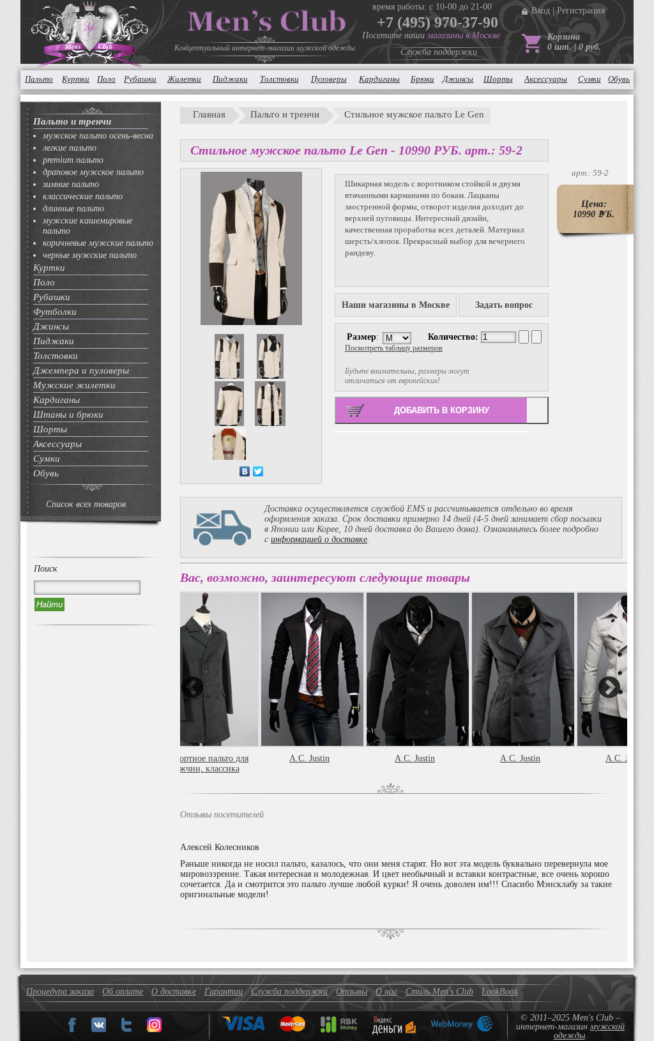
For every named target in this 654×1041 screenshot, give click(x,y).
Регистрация (581, 10)
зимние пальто (71, 184)
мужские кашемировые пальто (87, 226)
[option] (312, 690)
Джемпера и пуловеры (81, 370)
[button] (192, 687)
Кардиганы (379, 79)
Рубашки (140, 79)
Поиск (45, 569)
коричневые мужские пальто (98, 243)
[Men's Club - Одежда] (98, 1029)
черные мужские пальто (90, 255)
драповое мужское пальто (93, 172)
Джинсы (458, 79)
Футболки (55, 312)
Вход (540, 10)
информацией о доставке (319, 539)
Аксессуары (545, 79)
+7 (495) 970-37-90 (437, 22)
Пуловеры (329, 79)
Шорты (498, 79)
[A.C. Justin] (309, 669)
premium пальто (73, 160)
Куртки (75, 79)
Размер (361, 337)
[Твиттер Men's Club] (126, 1029)
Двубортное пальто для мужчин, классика (204, 763)
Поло (106, 79)
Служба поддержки (438, 52)
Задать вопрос (504, 305)
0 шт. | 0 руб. (574, 47)
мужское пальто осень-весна (98, 136)
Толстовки (279, 79)
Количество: (454, 337)
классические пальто (83, 196)
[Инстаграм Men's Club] (154, 1029)
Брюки (422, 79)
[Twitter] (258, 471)
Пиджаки (230, 79)
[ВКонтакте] (245, 471)
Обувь (619, 79)
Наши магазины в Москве (396, 305)
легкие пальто (69, 148)
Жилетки (184, 79)
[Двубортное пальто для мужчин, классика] (204, 669)
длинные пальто (73, 208)
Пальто (39, 79)
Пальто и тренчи (72, 121)
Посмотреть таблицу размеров (394, 348)
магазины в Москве (463, 35)
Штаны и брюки (68, 414)
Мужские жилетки (74, 385)
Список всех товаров (86, 504)
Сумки (589, 79)
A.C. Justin (309, 758)
